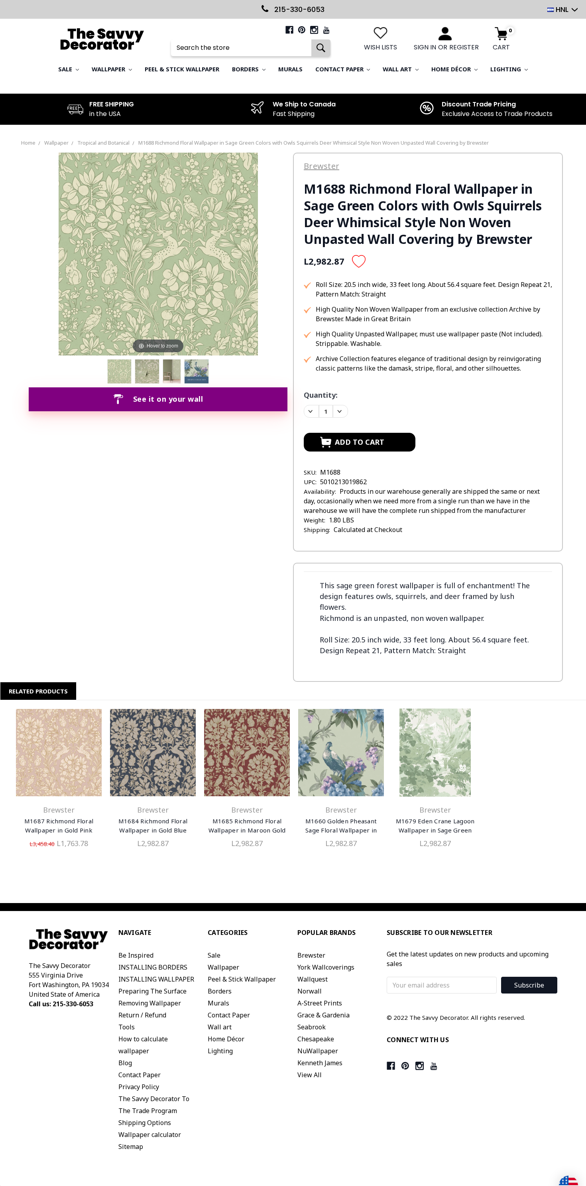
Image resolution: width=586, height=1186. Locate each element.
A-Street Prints (319, 1003)
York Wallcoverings (325, 967)
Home (28, 142)
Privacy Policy (138, 1086)
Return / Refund (142, 1015)
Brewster (311, 955)
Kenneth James (319, 1062)
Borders (246, 69)
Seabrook (311, 1027)
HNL (562, 9)
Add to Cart (59, 754)
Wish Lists (380, 47)
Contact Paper (340, 69)
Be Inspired (135, 955)
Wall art (398, 69)
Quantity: (321, 395)
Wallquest (312, 979)
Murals (290, 69)
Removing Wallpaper (149, 1003)
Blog (125, 1062)
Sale (66, 69)
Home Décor (451, 69)
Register (464, 47)
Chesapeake (315, 1039)
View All (309, 1074)
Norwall (309, 991)
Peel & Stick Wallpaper (182, 69)
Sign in (425, 47)
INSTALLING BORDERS (152, 967)
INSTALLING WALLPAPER (156, 979)
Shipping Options (144, 1122)
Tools (126, 1027)
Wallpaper (109, 69)
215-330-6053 (298, 9)
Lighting (506, 69)
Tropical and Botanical (103, 142)
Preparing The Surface (152, 991)
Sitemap (130, 1146)
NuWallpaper (317, 1051)
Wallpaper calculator (149, 1134)
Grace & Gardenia (323, 1015)
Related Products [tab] (38, 691)
